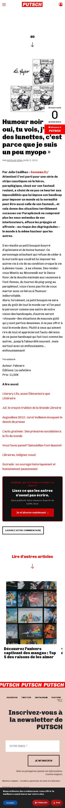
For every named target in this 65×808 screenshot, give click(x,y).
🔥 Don (56, 802)
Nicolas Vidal (15, 160)
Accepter (10, 803)
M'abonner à (54, 127)
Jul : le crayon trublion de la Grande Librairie (31, 408)
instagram (41, 697)
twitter (26, 697)
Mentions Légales (10, 781)
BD (32, 37)
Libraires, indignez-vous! (19, 455)
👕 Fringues (41, 802)
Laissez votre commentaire (23, 530)
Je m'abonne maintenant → (32, 512)
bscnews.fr (39, 172)
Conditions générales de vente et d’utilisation (40, 781)
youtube (56, 697)
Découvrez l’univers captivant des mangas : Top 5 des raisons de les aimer (30, 652)
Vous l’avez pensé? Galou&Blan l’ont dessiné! (32, 445)
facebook (12, 697)
